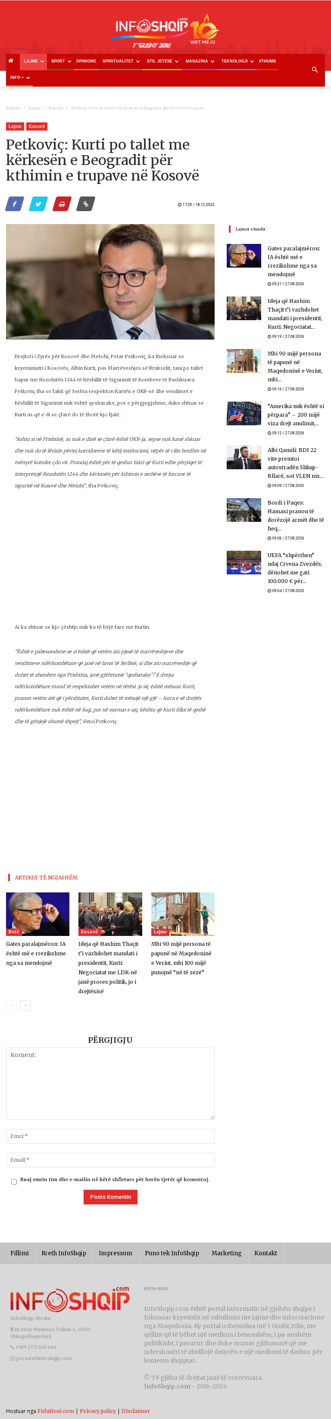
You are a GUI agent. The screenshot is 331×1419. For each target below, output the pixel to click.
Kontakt (265, 1253)
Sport (58, 61)
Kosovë (56, 108)
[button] (314, 70)
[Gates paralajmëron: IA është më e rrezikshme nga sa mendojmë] (37, 914)
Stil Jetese (159, 61)
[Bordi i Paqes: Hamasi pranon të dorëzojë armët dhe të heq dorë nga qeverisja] (244, 510)
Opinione (86, 61)
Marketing (227, 1253)
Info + (17, 77)
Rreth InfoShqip (63, 1253)
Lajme (31, 61)
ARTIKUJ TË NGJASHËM (46, 877)
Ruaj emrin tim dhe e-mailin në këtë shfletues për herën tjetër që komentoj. (114, 1179)
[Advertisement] (110, 561)
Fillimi (19, 1253)
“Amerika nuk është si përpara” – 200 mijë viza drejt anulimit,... (296, 415)
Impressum (115, 1253)
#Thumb (267, 61)
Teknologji (235, 61)
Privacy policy (98, 1411)
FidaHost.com (55, 1411)
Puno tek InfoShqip (172, 1253)
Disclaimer (136, 1411)
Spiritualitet (118, 61)
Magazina (197, 61)
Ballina (13, 108)
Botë (14, 932)
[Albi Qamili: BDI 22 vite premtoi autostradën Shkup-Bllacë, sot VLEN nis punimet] (244, 457)
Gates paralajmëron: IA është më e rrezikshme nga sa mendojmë (36, 953)
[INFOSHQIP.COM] (165, 33)
